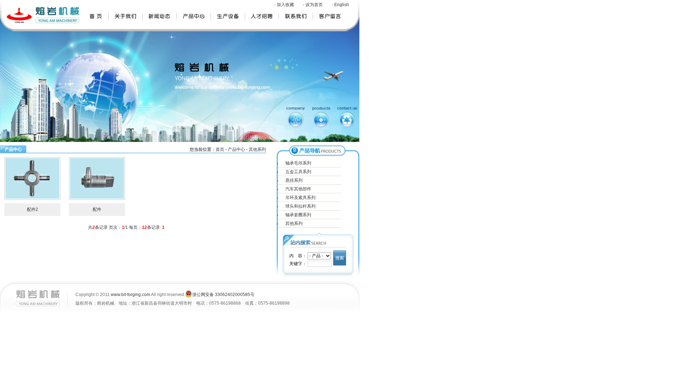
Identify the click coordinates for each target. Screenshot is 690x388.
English (341, 4)
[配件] (97, 178)
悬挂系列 (294, 180)
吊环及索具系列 (300, 197)
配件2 (32, 209)
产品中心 (236, 149)
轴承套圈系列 (298, 214)
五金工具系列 (298, 171)
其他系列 (257, 149)
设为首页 (314, 4)
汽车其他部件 (298, 188)
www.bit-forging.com (130, 294)
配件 (97, 209)
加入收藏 (285, 4)
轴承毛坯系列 (298, 163)
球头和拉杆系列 (300, 206)
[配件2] (32, 178)
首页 (220, 149)
